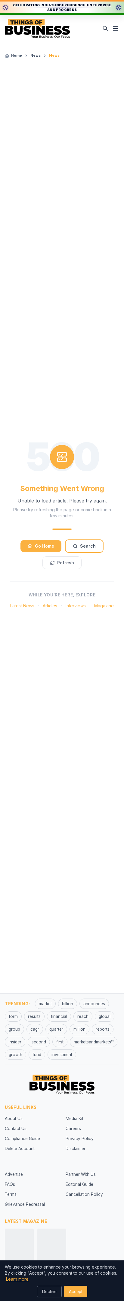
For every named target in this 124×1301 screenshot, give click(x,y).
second (39, 1041)
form (13, 1016)
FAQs (10, 1184)
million (79, 1029)
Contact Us (15, 1128)
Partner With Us (81, 1174)
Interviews (76, 605)
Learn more (17, 1279)
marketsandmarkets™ (93, 1041)
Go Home (44, 546)
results (34, 1016)
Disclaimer (75, 1148)
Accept (75, 1291)
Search (88, 546)
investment (61, 1054)
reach (82, 1016)
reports (103, 1029)
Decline (49, 1291)
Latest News (22, 605)
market (45, 1003)
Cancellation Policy (84, 1194)
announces (94, 1003)
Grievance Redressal (25, 1204)
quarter (56, 1029)
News (35, 55)
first (60, 1041)
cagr (34, 1029)
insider (15, 1041)
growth (15, 1054)
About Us (14, 1118)
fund (37, 1054)
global (104, 1016)
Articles (50, 605)
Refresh (65, 562)
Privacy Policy (80, 1138)
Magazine (104, 605)
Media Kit (74, 1118)
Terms (11, 1194)
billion (67, 1003)
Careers (73, 1128)
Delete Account (20, 1148)
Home (16, 55)
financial (59, 1016)
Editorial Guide (79, 1184)
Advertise (14, 1174)
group (14, 1029)
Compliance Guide (22, 1138)
